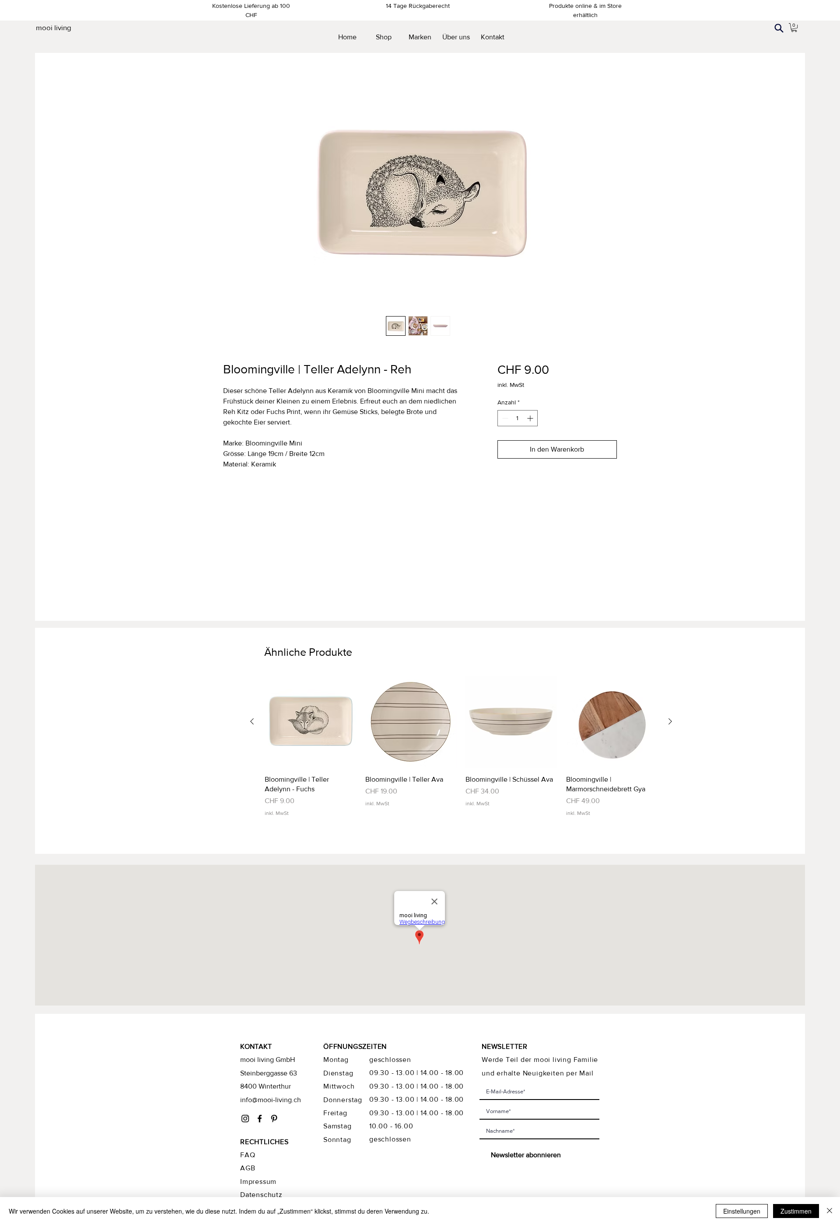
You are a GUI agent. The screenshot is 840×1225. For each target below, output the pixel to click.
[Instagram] (245, 1119)
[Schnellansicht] (311, 722)
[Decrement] (504, 418)
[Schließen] (829, 1211)
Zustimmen (796, 1211)
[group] (461, 746)
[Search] (779, 28)
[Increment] (530, 418)
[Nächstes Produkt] (670, 721)
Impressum (258, 1181)
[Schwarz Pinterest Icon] (274, 1119)
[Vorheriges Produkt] (252, 721)
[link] (794, 27)
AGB (247, 1168)
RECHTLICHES (264, 1141)
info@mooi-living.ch (270, 1099)
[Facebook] (260, 1119)
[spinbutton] (517, 418)
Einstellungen (741, 1211)
